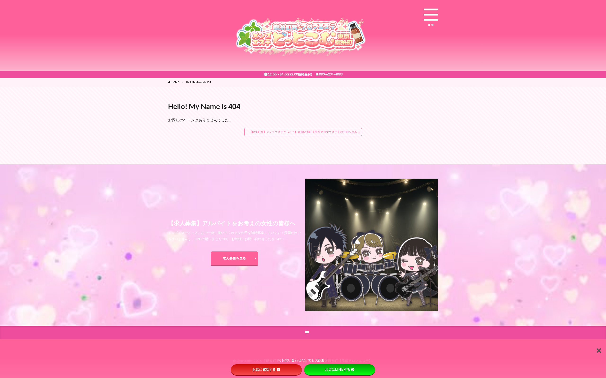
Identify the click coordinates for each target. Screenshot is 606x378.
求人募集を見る (234, 258)
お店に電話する (264, 369)
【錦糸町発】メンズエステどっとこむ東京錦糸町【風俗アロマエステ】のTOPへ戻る (303, 132)
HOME (175, 82)
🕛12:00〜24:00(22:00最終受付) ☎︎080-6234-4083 (303, 74)
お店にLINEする (337, 369)
